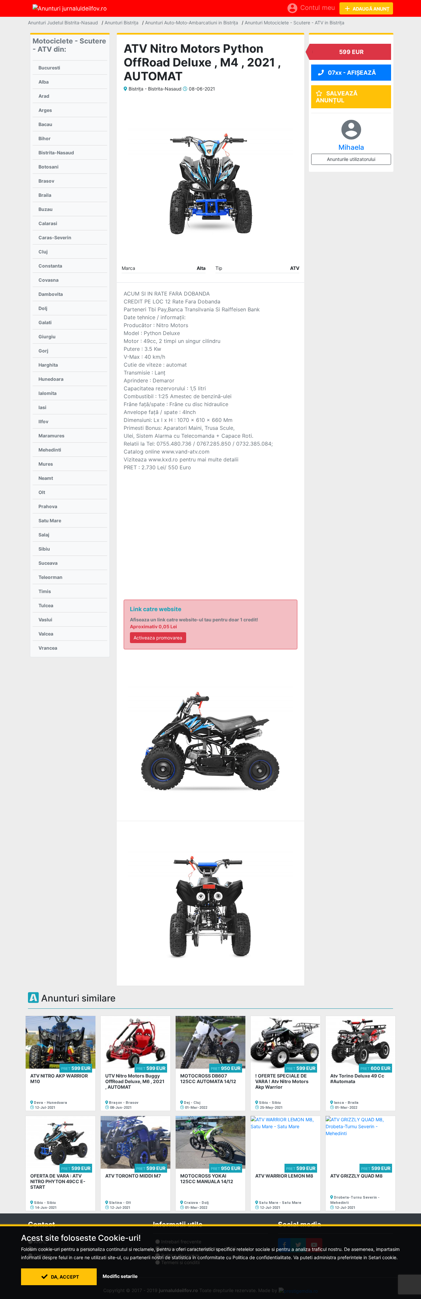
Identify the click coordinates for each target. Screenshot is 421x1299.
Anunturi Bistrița (121, 22)
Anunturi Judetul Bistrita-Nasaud (63, 22)
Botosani (48, 166)
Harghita (48, 365)
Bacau (45, 124)
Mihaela (351, 147)
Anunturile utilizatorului (351, 159)
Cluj (43, 251)
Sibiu (44, 549)
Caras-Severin (54, 237)
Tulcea (45, 605)
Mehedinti (49, 450)
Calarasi (47, 223)
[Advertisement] (210, 525)
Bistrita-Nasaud (56, 152)
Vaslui (45, 619)
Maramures (51, 435)
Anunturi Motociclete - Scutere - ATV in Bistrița (294, 22)
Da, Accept (64, 1277)
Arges (45, 110)
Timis (44, 591)
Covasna (48, 280)
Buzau (45, 209)
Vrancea (47, 648)
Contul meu (310, 8)
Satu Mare (49, 520)
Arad (43, 96)
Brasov (46, 181)
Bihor (44, 138)
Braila (44, 195)
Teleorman (50, 577)
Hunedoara (50, 379)
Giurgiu (47, 336)
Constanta (50, 266)
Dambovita (50, 294)
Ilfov (43, 421)
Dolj (42, 308)
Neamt (45, 478)
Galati (45, 322)
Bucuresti (49, 67)
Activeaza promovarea (158, 637)
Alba (43, 82)
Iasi (42, 407)
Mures (45, 464)
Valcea (45, 634)
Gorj (43, 350)
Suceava (48, 563)
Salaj (43, 534)
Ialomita (47, 393)
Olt (41, 492)
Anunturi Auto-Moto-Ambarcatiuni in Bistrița (191, 22)
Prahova (47, 506)
